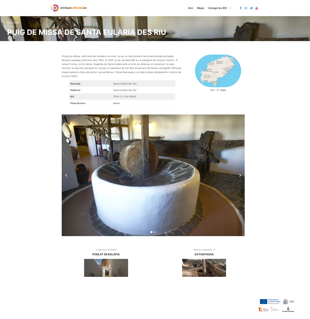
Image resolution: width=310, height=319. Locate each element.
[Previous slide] (66, 175)
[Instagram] (246, 8)
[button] (151, 232)
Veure (116, 103)
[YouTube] (256, 8)
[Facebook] (240, 8)
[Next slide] (240, 175)
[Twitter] (251, 8)
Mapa (223, 90)
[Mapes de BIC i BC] (69, 8)
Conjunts (13, 22)
